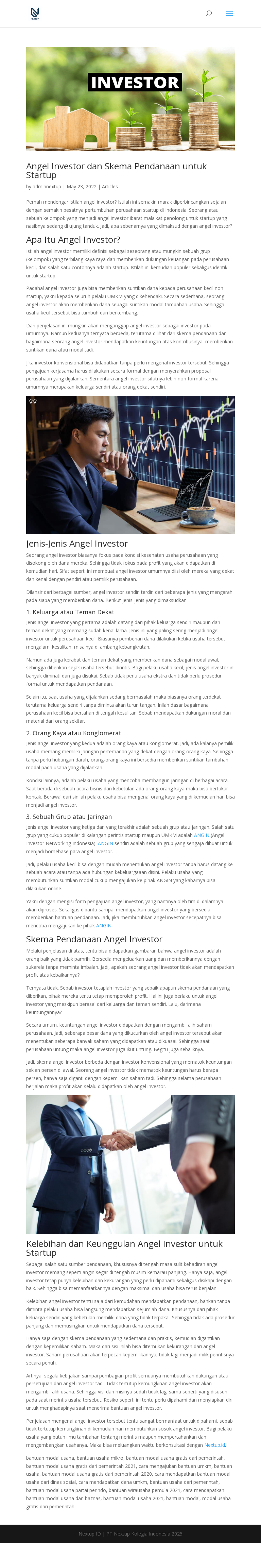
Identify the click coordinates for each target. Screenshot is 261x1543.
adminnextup (47, 186)
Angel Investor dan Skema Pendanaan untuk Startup (116, 170)
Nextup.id (214, 1445)
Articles (110, 186)
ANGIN (201, 835)
